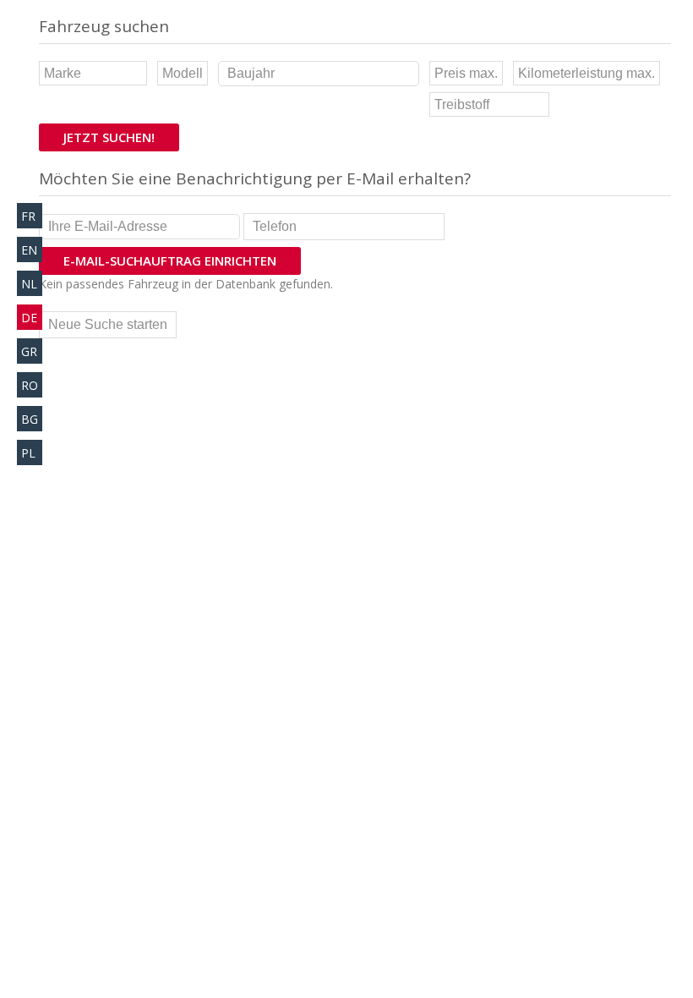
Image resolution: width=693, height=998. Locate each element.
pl (28, 453)
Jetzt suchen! (109, 137)
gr (29, 351)
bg (29, 419)
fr (28, 216)
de (29, 318)
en (29, 250)
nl (29, 284)
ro (29, 385)
